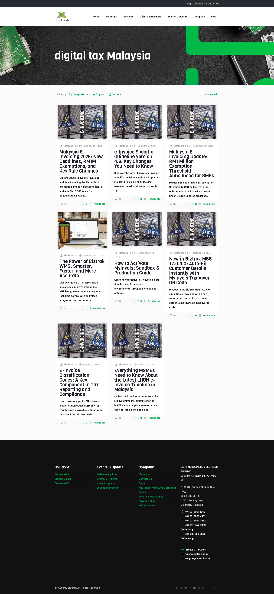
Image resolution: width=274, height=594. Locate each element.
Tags (99, 94)
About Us (144, 474)
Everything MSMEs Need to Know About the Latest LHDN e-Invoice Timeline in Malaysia (136, 380)
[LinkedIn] (194, 587)
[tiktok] (203, 587)
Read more (99, 203)
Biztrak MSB (62, 474)
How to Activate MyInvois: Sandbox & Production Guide (137, 268)
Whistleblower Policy (151, 496)
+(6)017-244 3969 (195, 525)
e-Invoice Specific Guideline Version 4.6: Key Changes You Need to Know (133, 159)
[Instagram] (198, 587)
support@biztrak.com (198, 558)
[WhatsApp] (177, 587)
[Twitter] (186, 587)
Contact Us (212, 3)
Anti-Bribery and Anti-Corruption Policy (157, 490)
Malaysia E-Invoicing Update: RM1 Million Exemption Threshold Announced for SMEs (191, 164)
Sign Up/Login (195, 3)
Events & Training (107, 479)
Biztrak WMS (62, 483)
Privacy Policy (147, 501)
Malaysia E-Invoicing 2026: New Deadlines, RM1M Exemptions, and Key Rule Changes (81, 161)
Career (143, 483)
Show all (212, 94)
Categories (79, 94)
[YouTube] (190, 587)
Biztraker (69, 146)
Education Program (108, 487)
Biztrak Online (63, 479)
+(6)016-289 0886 (195, 534)
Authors (116, 94)
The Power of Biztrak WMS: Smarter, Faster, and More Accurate (82, 268)
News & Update (106, 483)
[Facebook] (181, 587)
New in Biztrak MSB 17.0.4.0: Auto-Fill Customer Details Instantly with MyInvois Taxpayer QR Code (190, 271)
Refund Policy (147, 505)
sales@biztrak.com (196, 554)
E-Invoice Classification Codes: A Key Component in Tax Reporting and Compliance (79, 382)
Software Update (107, 474)
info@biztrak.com (195, 549)
